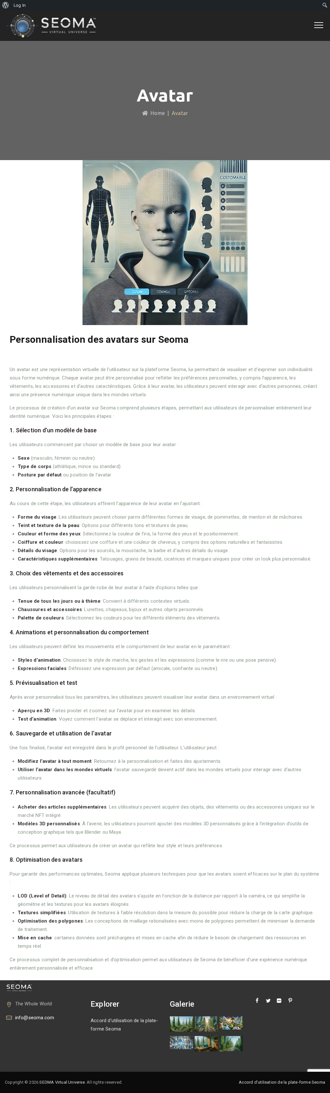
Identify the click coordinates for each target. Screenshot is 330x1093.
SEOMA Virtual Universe (61, 1082)
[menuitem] (5, 5)
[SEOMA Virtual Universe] (55, 25)
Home (156, 113)
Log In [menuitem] (20, 5)
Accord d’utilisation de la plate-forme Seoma (124, 1025)
